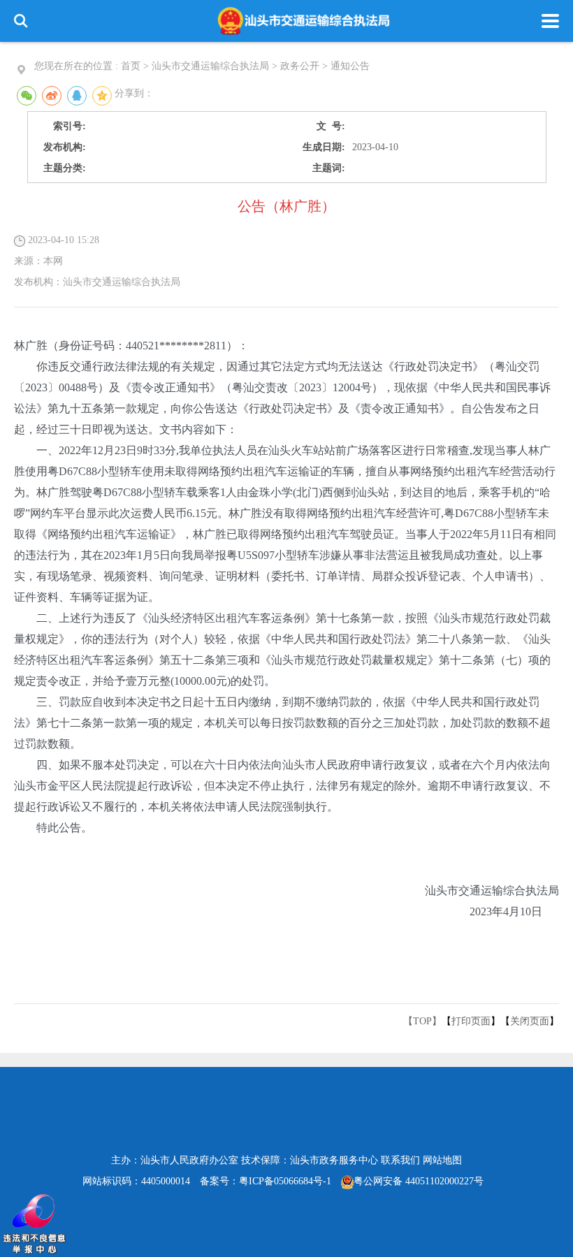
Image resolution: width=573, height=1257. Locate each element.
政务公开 (299, 66)
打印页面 (471, 1021)
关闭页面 (529, 1021)
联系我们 (400, 1160)
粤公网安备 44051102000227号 (419, 1181)
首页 (130, 66)
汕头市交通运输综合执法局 (210, 66)
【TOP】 (422, 1021)
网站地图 (442, 1160)
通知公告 (350, 66)
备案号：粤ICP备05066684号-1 (265, 1181)
